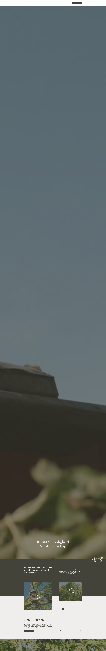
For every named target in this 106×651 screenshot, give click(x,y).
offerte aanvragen (29, 630)
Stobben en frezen (63, 627)
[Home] (53, 2)
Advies (61, 630)
